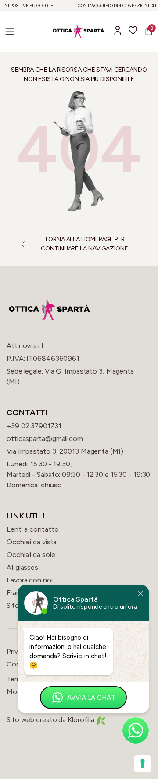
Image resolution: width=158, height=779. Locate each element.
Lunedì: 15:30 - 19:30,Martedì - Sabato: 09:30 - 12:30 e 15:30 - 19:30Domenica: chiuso (78, 474)
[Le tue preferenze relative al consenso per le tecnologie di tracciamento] (142, 763)
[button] (9, 31)
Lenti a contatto (32, 529)
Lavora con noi (30, 580)
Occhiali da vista (32, 542)
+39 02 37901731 (34, 426)
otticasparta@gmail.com (45, 438)
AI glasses (22, 567)
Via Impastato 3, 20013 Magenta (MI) (65, 451)
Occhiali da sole (31, 554)
